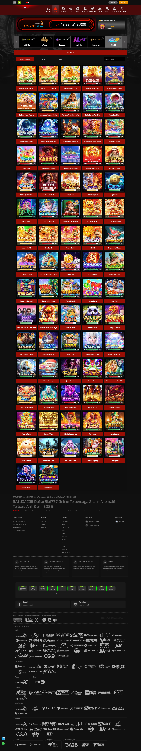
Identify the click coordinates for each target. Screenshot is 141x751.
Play (40, 26)
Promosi (43, 521)
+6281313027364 (94, 525)
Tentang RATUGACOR (19, 521)
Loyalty (43, 524)
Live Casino (63, 11)
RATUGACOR (16, 510)
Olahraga (85, 11)
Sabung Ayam (122, 11)
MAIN (27, 72)
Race (70, 11)
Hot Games (48, 11)
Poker (107, 11)
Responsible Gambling (19, 524)
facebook (121, 521)
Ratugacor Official (94, 521)
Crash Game (92, 11)
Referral (43, 527)
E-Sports (114, 11)
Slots (55, 11)
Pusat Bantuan (17, 527)
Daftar (123, 2)
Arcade (100, 11)
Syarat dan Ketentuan (19, 530)
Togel (77, 11)
